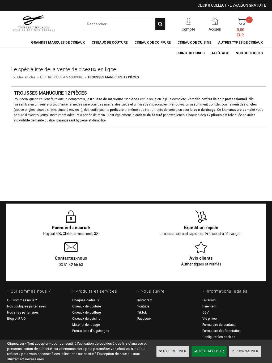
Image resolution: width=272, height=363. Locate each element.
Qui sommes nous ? (22, 300)
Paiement (209, 306)
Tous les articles (23, 77)
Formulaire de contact (218, 325)
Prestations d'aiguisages (90, 331)
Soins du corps (190, 53)
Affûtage (220, 53)
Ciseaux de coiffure (152, 42)
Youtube (143, 306)
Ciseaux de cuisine (194, 42)
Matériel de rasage (86, 325)
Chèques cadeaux (85, 300)
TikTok (142, 312)
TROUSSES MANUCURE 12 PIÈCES (113, 77)
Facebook (144, 318)
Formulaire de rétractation (221, 331)
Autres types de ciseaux (240, 42)
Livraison (209, 300)
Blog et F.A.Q (16, 318)
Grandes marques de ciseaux (58, 42)
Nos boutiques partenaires (26, 306)
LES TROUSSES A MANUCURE (61, 77)
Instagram (144, 300)
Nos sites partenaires (23, 312)
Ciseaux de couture (110, 42)
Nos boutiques (249, 53)
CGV (205, 312)
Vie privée (209, 318)
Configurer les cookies (218, 337)
